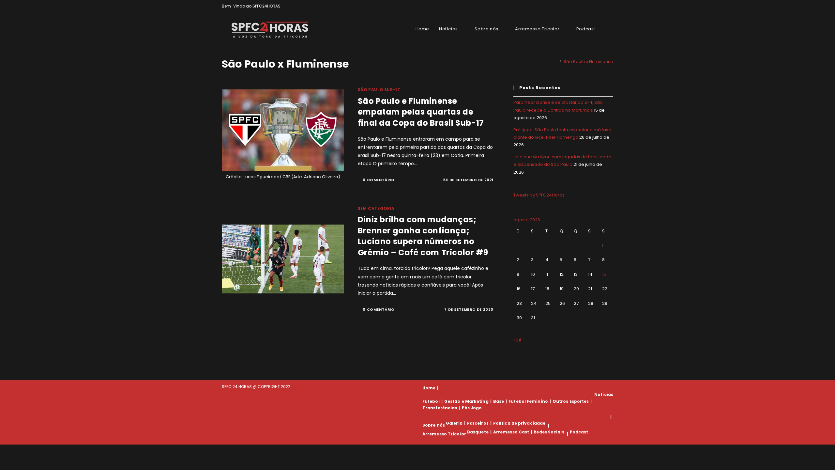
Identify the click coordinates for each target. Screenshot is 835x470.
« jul (517, 340)
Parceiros (478, 423)
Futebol (431, 401)
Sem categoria (376, 208)
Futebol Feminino (528, 401)
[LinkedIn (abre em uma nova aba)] (610, 6)
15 (604, 274)
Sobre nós (433, 425)
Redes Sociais (549, 432)
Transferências (439, 408)
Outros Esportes (571, 401)
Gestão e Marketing (466, 401)
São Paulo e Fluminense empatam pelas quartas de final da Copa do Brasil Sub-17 (421, 112)
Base (498, 401)
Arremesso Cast (511, 432)
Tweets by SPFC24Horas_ (540, 195)
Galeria (454, 423)
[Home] (555, 61)
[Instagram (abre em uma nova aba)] (604, 6)
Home (428, 388)
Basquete (478, 432)
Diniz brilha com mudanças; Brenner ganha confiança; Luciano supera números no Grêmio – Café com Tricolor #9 (423, 236)
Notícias (603, 394)
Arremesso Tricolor (444, 434)
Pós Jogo (472, 408)
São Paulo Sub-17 (379, 89)
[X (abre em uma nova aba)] (589, 6)
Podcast (579, 432)
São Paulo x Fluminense (588, 61)
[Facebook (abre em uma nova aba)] (596, 6)
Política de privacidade (519, 423)
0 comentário (378, 179)
